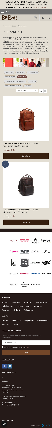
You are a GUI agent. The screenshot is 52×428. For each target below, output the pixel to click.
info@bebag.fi (39, 7)
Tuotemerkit (28, 310)
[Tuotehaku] (49, 17)
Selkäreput (32, 81)
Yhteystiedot (16, 321)
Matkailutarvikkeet (8, 306)
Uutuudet (5, 302)
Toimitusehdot (42, 321)
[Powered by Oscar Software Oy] (45, 425)
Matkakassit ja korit (43, 302)
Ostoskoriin (26, 156)
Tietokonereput (33, 72)
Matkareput (28, 302)
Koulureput (20, 72)
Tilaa (26, 352)
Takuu (16, 324)
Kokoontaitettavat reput (13, 86)
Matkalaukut (16, 302)
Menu (8, 12)
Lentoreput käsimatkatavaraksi (15, 81)
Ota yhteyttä (29, 321)
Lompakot (38, 306)
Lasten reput (9, 72)
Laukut (28, 306)
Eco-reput (28, 86)
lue (27, 347)
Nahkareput (22, 77)
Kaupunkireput (10, 77)
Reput (21, 306)
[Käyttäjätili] (42, 17)
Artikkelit (5, 321)
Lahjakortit (16, 310)
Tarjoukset (5, 310)
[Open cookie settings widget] (4, 424)
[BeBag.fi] (12, 17)
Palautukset (6, 324)
